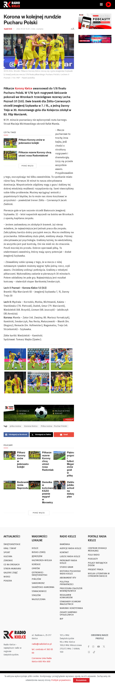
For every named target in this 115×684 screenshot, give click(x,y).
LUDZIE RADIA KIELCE (70, 556)
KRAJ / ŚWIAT (10, 548)
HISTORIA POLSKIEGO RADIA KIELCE (70, 572)
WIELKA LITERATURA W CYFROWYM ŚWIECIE (99, 574)
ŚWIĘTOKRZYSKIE (12, 544)
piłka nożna (15, 426)
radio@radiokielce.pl (42, 644)
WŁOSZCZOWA (38, 599)
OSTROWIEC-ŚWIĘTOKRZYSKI (39, 573)
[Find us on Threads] (89, 652)
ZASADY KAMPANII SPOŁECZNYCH (68, 613)
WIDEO (7, 576)
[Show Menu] (101, 4)
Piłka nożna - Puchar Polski (54, 426)
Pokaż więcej (28, 166)
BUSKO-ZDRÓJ (38, 552)
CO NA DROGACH (11, 564)
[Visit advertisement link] (94, 21)
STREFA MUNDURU (12, 568)
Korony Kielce (23, 88)
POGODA (8, 580)
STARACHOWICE (39, 591)
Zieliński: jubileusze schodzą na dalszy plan (72, 489)
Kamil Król (8, 29)
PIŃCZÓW (36, 579)
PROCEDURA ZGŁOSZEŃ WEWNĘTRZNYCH (71, 589)
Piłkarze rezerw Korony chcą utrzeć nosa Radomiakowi (35, 154)
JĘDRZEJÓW (37, 556)
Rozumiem (81, 680)
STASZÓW (36, 595)
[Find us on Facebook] (88, 646)
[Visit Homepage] (13, 4)
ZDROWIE (8, 560)
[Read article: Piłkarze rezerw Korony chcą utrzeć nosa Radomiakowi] (10, 155)
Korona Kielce (31, 426)
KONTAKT (64, 552)
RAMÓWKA (65, 544)
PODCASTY (93, 559)
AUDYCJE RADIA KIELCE (70, 548)
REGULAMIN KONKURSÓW (66, 596)
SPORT (7, 552)
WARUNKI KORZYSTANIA (71, 608)
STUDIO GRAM (66, 567)
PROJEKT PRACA (95, 569)
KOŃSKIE (36, 564)
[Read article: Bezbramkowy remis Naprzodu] (10, 485)
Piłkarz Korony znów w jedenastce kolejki (32, 141)
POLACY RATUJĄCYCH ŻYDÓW (97, 564)
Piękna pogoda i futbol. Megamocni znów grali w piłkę (73, 464)
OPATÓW (36, 568)
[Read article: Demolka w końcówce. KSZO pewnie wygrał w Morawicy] (35, 485)
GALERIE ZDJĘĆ (11, 572)
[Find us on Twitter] (104, 646)
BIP (61, 619)
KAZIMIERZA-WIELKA (42, 560)
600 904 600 (44, 661)
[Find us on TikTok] (94, 652)
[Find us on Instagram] (93, 646)
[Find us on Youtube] (98, 646)
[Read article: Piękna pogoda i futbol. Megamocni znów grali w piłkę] (59, 455)
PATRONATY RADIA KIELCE (68, 561)
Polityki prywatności (61, 680)
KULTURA (8, 556)
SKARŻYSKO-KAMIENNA (43, 587)
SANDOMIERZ (38, 583)
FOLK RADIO (94, 555)
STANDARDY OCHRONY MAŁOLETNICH (70, 602)
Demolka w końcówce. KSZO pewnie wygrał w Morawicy (48, 492)
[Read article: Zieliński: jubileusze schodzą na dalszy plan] (59, 485)
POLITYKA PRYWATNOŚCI (67, 583)
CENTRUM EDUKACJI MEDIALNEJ (97, 549)
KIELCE (35, 548)
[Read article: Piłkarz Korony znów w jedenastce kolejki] (10, 143)
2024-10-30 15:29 (23, 29)
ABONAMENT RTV (68, 577)
